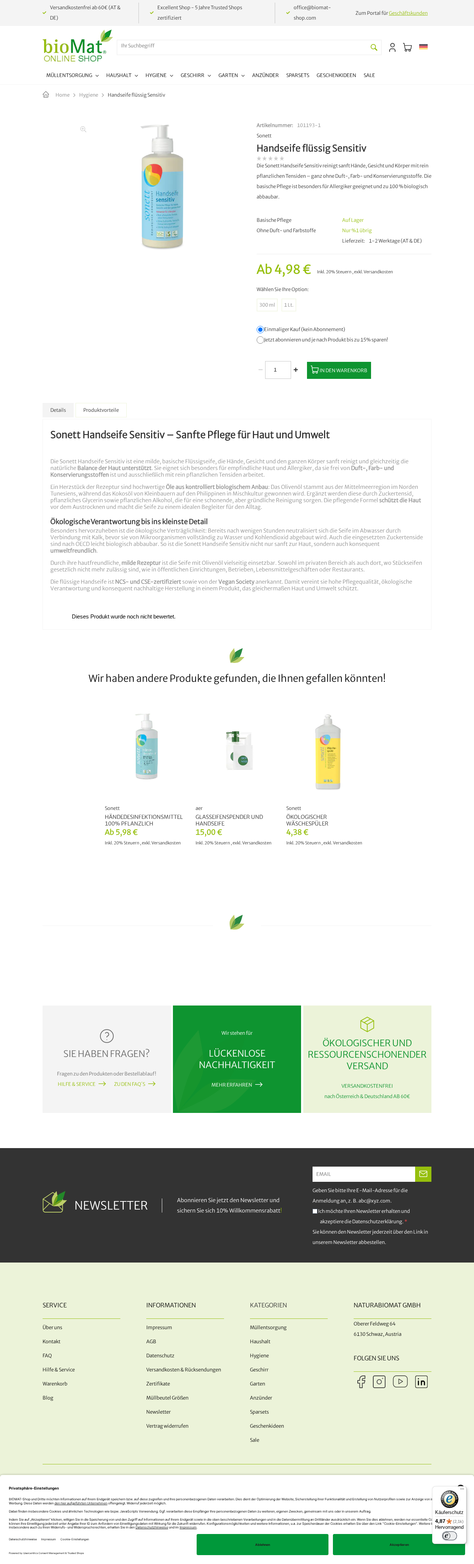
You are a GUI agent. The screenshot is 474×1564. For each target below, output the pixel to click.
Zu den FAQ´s (129, 1084)
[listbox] (344, 305)
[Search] (374, 47)
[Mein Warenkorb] (407, 47)
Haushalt (260, 1341)
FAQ (47, 1356)
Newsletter (158, 1412)
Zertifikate (158, 1384)
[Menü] (462, 1490)
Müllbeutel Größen (167, 1398)
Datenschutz (160, 1356)
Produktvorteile (101, 410)
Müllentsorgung (268, 1327)
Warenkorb (55, 1384)
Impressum (159, 1327)
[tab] (58, 410)
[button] (423, 47)
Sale (254, 1440)
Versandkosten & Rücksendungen (183, 1370)
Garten (257, 1384)
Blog (48, 1398)
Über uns (52, 1327)
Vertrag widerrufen (167, 1426)
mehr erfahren (231, 1085)
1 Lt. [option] (289, 305)
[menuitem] (73, 76)
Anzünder (261, 1398)
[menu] (211, 76)
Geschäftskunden (408, 13)
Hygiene (88, 95)
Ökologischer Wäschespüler (307, 820)
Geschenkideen (267, 1426)
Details (58, 410)
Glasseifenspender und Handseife (229, 820)
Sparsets (259, 1412)
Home (63, 95)
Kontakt (51, 1341)
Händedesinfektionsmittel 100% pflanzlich (144, 820)
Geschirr (259, 1370)
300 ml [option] (267, 305)
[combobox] (242, 45)
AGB (151, 1341)
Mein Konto (392, 47)
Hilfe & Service (77, 1084)
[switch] (449, 1535)
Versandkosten (378, 271)
